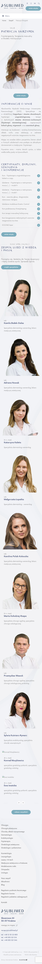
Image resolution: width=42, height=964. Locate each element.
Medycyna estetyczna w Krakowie (14, 863)
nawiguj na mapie (8, 925)
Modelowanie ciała (8, 866)
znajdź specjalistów (11, 267)
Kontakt (4, 902)
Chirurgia (4, 825)
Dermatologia (6, 835)
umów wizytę (33, 8)
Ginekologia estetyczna (10, 845)
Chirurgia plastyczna (9, 828)
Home (4, 20)
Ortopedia (5, 870)
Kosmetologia (6, 853)
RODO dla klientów (31, 955)
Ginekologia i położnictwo (11, 848)
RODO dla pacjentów (30, 952)
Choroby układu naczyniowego (13, 832)
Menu (7, 16)
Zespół (11, 20)
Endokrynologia (7, 838)
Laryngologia (6, 857)
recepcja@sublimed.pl (9, 930)
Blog (3, 885)
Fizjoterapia (5, 841)
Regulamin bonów (8, 894)
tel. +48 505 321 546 (9, 940)
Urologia (4, 873)
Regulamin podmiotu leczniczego (13, 890)
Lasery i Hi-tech (7, 860)
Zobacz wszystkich (21, 812)
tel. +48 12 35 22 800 (9, 935)
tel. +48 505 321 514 (9, 937)
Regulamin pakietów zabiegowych (14, 897)
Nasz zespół (5, 878)
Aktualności (5, 882)
